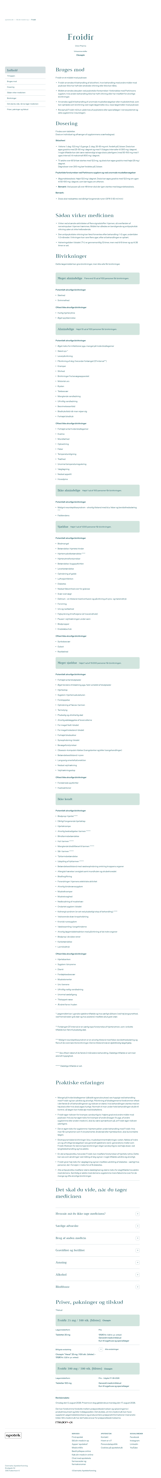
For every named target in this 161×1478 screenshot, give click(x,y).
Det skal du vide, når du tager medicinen (22, 104)
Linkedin (134, 1444)
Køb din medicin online (82, 1454)
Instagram (135, 1440)
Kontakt (104, 1437)
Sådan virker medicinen (16, 92)
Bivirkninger (11, 98)
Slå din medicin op (22, 20)
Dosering (10, 87)
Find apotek (77, 1437)
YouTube (134, 1447)
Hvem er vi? (106, 1440)
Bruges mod (12, 81)
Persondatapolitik (109, 1444)
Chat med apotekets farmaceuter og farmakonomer (81, 1461)
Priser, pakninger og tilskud (17, 109)
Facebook (134, 1437)
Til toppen (11, 76)
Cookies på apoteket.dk (112, 1447)
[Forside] (13, 1435)
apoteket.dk (9, 20)
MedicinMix (77, 1447)
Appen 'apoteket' (80, 1444)
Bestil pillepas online (81, 1451)
